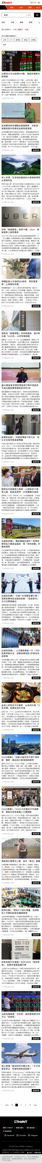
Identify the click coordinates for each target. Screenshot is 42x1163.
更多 (4, 45)
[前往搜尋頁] (39, 3)
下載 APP (32, 2)
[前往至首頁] (7, 3)
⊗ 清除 (28, 15)
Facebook (10, 1135)
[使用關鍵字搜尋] (37, 15)
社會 (12, 22)
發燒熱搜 (8, 1131)
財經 (30, 22)
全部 (3, 22)
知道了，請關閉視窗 (35, 1153)
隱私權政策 (31, 1128)
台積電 (33, 40)
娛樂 (21, 22)
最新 (12, 7)
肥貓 (25, 40)
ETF (11, 40)
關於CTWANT (8, 1128)
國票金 (18, 40)
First (6, 1105)
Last (35, 1105)
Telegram (34, 1135)
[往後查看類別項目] (37, 7)
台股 (4, 40)
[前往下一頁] (30, 1105)
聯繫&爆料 (20, 1128)
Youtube (22, 1135)
